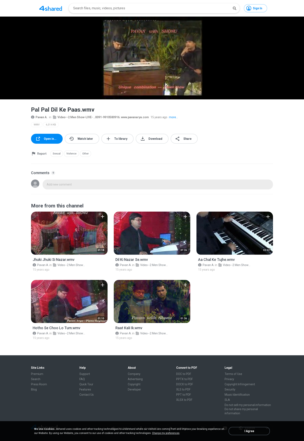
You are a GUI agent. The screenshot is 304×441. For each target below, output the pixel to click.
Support (84, 374)
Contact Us (86, 394)
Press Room (39, 384)
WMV (37, 124)
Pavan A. (41, 117)
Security (230, 389)
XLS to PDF (183, 389)
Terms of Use (233, 374)
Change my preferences (166, 433)
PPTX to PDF (184, 379)
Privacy (229, 379)
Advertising (135, 379)
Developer (134, 389)
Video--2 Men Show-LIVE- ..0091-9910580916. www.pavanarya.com (103, 117)
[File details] (69, 233)
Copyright (134, 384)
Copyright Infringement (240, 384)
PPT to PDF (183, 394)
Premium (37, 374)
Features (85, 389)
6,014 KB (51, 124)
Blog (34, 389)
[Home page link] (50, 8)
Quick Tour (86, 384)
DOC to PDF (183, 374)
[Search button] (234, 8)
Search (35, 379)
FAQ (82, 379)
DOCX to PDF (184, 384)
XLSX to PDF (184, 399)
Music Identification (237, 394)
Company (134, 374)
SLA (227, 399)
